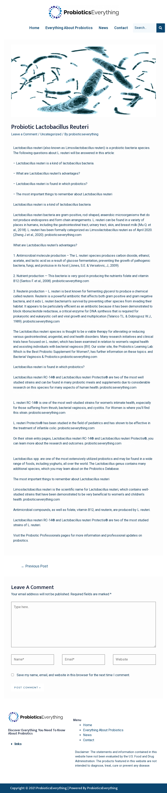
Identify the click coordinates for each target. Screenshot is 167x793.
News (103, 28)
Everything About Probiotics (69, 28)
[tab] (38, 744)
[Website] (134, 660)
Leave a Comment (24, 134)
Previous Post (34, 566)
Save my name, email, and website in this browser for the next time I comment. (73, 675)
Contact (121, 28)
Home (34, 28)
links (18, 744)
